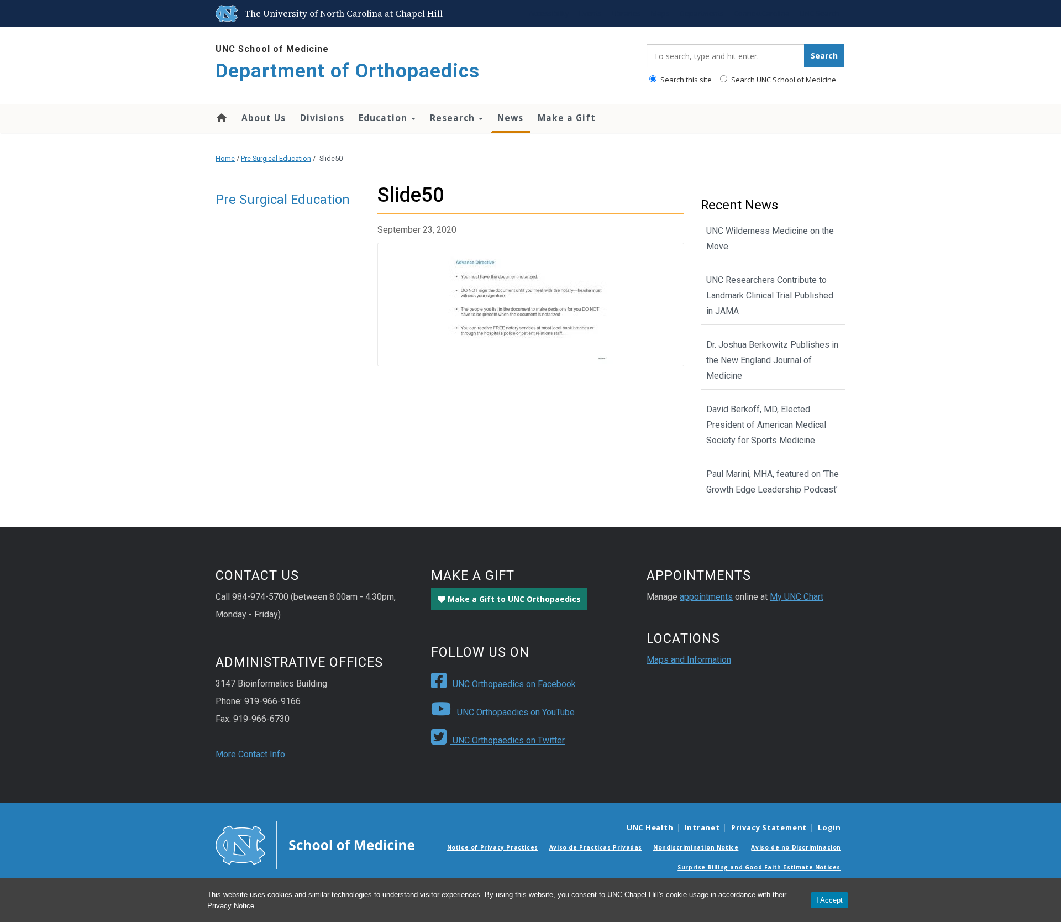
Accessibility (549, 13)
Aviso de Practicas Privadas (595, 847)
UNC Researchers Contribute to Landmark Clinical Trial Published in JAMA (769, 295)
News (510, 118)
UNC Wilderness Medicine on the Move (770, 239)
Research (453, 118)
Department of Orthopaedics (348, 71)
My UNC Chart (796, 596)
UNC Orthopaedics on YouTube (515, 712)
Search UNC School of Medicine (782, 80)
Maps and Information (689, 659)
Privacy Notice (230, 906)
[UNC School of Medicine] (315, 845)
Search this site (685, 80)
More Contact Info (250, 754)
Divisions (322, 118)
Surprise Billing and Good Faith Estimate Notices (759, 867)
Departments (702, 13)
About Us (263, 118)
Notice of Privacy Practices (492, 847)
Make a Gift (567, 118)
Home (220, 117)
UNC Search (819, 13)
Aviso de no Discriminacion (796, 847)
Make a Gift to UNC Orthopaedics (513, 599)
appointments (706, 596)
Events (590, 13)
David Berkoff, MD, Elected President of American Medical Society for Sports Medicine (766, 425)
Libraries (626, 13)
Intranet (702, 827)
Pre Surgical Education (276, 158)
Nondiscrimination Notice (695, 847)
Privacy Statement (769, 827)
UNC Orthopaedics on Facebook (513, 684)
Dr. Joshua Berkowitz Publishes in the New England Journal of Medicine (772, 360)
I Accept (829, 900)
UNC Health (650, 827)
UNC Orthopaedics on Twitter (507, 740)
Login (829, 827)
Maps (660, 13)
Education (384, 118)
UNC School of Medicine (272, 49)
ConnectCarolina (762, 13)
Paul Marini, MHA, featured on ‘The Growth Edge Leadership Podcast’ (772, 482)
